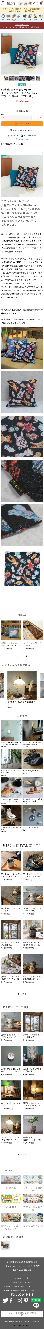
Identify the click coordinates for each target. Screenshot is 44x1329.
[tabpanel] (11, 637)
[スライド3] (23, 716)
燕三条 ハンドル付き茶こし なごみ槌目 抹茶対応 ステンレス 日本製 (10, 875)
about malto (9, 1321)
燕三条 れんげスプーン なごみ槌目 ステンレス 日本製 (32, 875)
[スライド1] (18, 716)
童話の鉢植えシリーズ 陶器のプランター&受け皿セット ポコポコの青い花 (33, 943)
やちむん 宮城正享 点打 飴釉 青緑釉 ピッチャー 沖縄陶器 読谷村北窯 (32, 977)
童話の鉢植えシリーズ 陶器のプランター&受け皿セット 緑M (33, 1138)
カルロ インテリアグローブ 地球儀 (32, 1070)
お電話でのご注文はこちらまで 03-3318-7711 (22, 1286)
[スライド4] (26, 716)
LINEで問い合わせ (23, 139)
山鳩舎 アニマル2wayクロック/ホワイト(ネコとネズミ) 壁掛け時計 (11, 1070)
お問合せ (35, 1321)
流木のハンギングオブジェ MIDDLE (10, 943)
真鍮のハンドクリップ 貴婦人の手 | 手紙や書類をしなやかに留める (10, 977)
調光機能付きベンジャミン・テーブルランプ (32, 1104)
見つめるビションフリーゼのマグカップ (32, 909)
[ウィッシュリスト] (37, 3)
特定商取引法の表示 (23, 1321)
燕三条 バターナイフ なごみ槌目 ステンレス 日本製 (10, 909)
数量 (2, 114)
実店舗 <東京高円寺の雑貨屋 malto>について (22, 1290)
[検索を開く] (34, 3)
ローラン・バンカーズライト (10, 1104)
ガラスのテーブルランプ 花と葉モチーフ (10, 1138)
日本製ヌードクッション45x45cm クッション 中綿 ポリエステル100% (32, 644)
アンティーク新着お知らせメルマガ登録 (22, 1314)
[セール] (30, 3)
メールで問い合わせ (30, 136)
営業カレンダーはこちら (22, 1282)
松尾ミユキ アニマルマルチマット (10, 644)
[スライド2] (21, 716)
